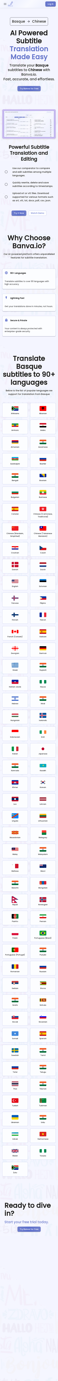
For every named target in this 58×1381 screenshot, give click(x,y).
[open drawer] (5, 4)
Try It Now (19, 213)
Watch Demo (37, 213)
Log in (50, 4)
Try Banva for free (29, 88)
